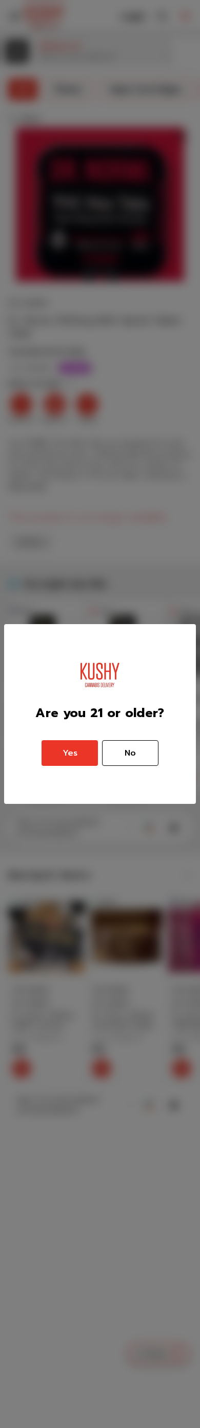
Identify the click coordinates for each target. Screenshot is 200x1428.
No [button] (130, 753)
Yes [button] (70, 753)
